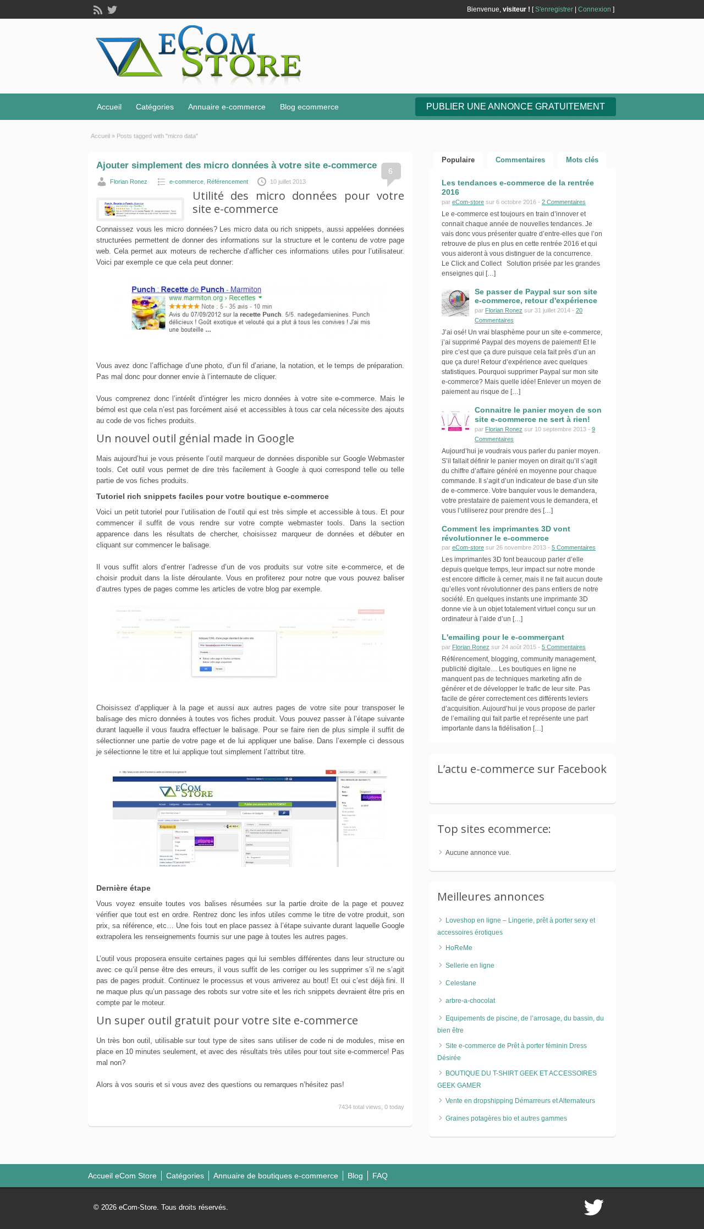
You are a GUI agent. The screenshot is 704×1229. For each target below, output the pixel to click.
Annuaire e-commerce (227, 106)
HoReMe (459, 948)
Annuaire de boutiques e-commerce (275, 1175)
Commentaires (520, 160)
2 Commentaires (564, 202)
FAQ (380, 1175)
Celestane (461, 983)
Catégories (155, 106)
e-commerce (186, 181)
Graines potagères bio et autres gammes (506, 1118)
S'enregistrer (554, 9)
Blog (355, 1175)
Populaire (458, 160)
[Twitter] (111, 8)
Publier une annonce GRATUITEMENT (515, 106)
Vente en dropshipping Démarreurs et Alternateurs (520, 1101)
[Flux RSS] (96, 8)
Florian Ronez (128, 181)
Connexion (594, 9)
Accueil (109, 106)
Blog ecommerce (309, 106)
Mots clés (582, 160)
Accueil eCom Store (122, 1175)
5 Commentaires (574, 547)
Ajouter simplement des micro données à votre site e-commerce (236, 165)
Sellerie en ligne (470, 965)
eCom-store (468, 202)
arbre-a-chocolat (470, 1001)
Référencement (227, 181)
